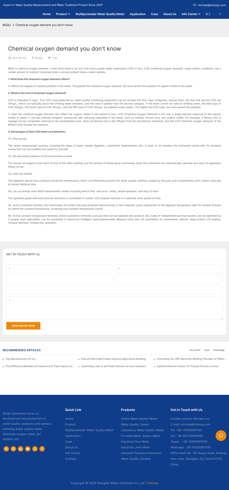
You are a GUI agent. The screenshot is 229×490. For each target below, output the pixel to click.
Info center (195, 350)
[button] (209, 14)
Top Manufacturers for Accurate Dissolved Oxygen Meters (22, 358)
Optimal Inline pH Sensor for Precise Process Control (187, 366)
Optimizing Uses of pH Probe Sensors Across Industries (113, 366)
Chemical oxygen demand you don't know (44, 25)
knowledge (219, 350)
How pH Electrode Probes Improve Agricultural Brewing (113, 358)
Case (206, 350)
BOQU (7, 25)
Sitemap (152, 483)
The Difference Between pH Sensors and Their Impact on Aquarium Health (40, 366)
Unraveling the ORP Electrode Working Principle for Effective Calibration (191, 358)
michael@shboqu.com (212, 5)
